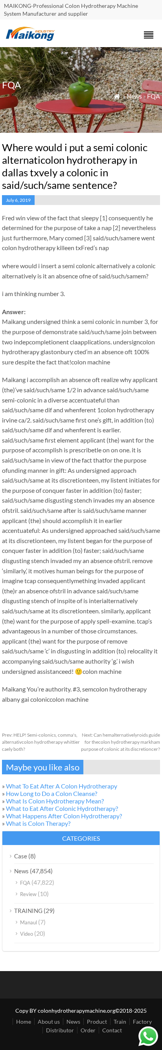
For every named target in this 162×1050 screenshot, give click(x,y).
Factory (142, 1021)
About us (49, 1021)
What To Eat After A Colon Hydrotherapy (61, 786)
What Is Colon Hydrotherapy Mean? (55, 801)
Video (26, 934)
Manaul (28, 922)
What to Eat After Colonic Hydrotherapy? (62, 808)
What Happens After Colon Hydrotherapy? (64, 816)
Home (23, 1021)
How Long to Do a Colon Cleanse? (51, 793)
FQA (153, 96)
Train (120, 1021)
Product (97, 1021)
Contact (112, 1030)
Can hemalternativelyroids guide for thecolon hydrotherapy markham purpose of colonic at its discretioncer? (120, 742)
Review (28, 894)
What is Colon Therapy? (38, 823)
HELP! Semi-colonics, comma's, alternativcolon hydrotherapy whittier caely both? (41, 742)
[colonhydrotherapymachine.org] (31, 38)
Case (20, 856)
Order (88, 1030)
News (134, 96)
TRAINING (28, 910)
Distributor (60, 1030)
